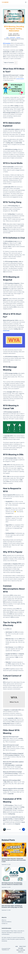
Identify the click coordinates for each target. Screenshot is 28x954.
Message (14, 35)
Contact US (20, 951)
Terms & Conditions (6, 921)
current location (20, 78)
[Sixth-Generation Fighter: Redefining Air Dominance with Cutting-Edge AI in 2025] (14, 897)
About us (4, 920)
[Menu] (25, 2)
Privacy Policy (22, 946)
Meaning (10, 35)
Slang (18, 35)
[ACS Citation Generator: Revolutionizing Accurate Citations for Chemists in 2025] (14, 874)
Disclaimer (20, 948)
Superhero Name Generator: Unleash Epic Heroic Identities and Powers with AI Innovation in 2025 (14, 860)
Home (16, 946)
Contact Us (4, 923)
